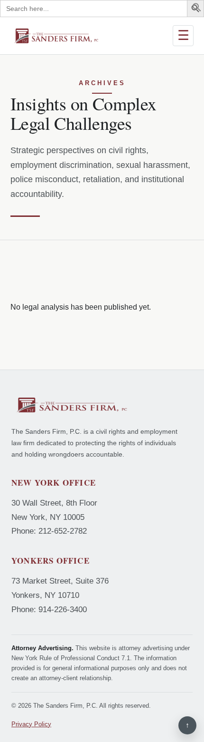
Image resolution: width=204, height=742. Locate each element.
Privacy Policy (31, 724)
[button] (197, 9)
